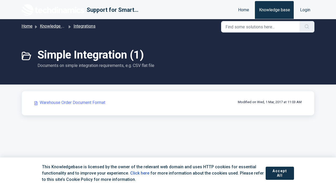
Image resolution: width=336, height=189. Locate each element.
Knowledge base (274, 9)
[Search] (307, 27)
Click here (139, 173)
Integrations (85, 26)
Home (243, 9)
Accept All (279, 173)
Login (305, 9)
